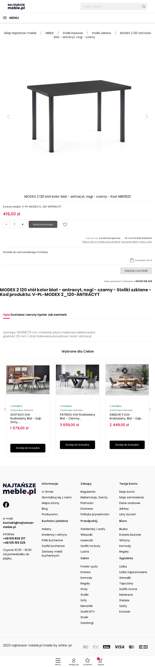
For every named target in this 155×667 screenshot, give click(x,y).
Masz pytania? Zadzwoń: (128, 281)
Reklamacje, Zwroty (94, 497)
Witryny (124, 540)
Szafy (123, 606)
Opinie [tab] (42, 315)
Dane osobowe (129, 503)
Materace (126, 595)
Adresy (124, 509)
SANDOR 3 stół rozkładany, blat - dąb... (126, 416)
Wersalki (125, 578)
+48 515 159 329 (14, 543)
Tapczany (126, 583)
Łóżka (123, 566)
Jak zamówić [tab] (57, 315)
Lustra (85, 552)
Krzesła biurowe (130, 535)
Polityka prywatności (95, 514)
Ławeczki (87, 540)
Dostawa (87, 509)
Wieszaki (86, 535)
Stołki (84, 617)
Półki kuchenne (52, 540)
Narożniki (87, 606)
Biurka (123, 529)
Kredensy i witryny (54, 535)
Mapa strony (50, 503)
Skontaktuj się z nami (56, 497)
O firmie (47, 492)
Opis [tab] (6, 315)
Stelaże (124, 600)
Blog (45, 509)
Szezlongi (87, 623)
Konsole (124, 612)
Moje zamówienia (131, 497)
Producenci (50, 514)
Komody (125, 546)
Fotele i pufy (89, 566)
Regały (124, 552)
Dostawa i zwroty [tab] (23, 315)
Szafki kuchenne (53, 546)
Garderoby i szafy (93, 529)
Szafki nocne (128, 589)
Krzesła (85, 572)
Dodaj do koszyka (43, 224)
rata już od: (101, 240)
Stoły (84, 589)
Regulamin (88, 492)
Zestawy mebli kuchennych (52, 554)
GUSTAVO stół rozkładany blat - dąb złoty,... (25, 418)
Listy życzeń (127, 514)
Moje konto (127, 492)
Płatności (87, 503)
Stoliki (84, 595)
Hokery (46, 529)
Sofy (84, 600)
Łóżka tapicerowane (133, 572)
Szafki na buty (90, 546)
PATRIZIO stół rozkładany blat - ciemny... (77, 416)
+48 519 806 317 (14, 538)
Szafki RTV (88, 612)
